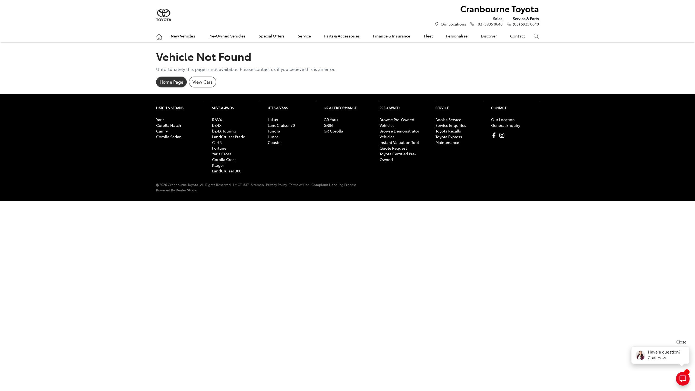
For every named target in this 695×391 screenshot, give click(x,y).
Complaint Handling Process (333, 184)
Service (304, 36)
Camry (162, 131)
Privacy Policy (276, 184)
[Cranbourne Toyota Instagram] (503, 135)
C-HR (217, 142)
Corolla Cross (224, 159)
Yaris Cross (222, 153)
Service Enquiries (450, 125)
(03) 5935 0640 (489, 24)
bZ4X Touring (224, 131)
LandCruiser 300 (226, 171)
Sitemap (257, 184)
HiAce (273, 136)
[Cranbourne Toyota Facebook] (495, 135)
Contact (517, 36)
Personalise (456, 36)
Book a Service (448, 119)
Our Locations (453, 24)
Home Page (171, 82)
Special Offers (272, 36)
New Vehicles (183, 36)
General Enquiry (505, 125)
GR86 (328, 125)
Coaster (275, 142)
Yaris (160, 119)
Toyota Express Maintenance (448, 139)
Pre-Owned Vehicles (227, 36)
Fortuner (220, 148)
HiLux (273, 119)
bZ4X (217, 125)
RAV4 (217, 119)
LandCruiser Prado (228, 136)
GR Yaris (331, 119)
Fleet (428, 36)
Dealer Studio (186, 190)
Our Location (503, 119)
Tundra (274, 131)
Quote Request (393, 148)
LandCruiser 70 (281, 125)
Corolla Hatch (168, 125)
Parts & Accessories (342, 36)
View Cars (202, 82)
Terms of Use (299, 184)
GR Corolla (333, 131)
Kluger (218, 165)
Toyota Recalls (448, 131)
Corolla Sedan (169, 136)
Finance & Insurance (391, 36)
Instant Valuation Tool (399, 142)
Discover (489, 36)
